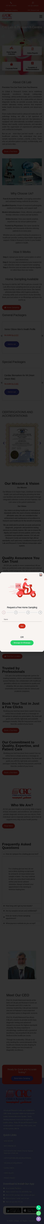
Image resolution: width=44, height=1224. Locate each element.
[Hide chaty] (38, 1219)
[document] (22, 612)
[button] (41, 575)
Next (22, 626)
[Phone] (38, 1207)
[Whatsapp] (38, 1213)
